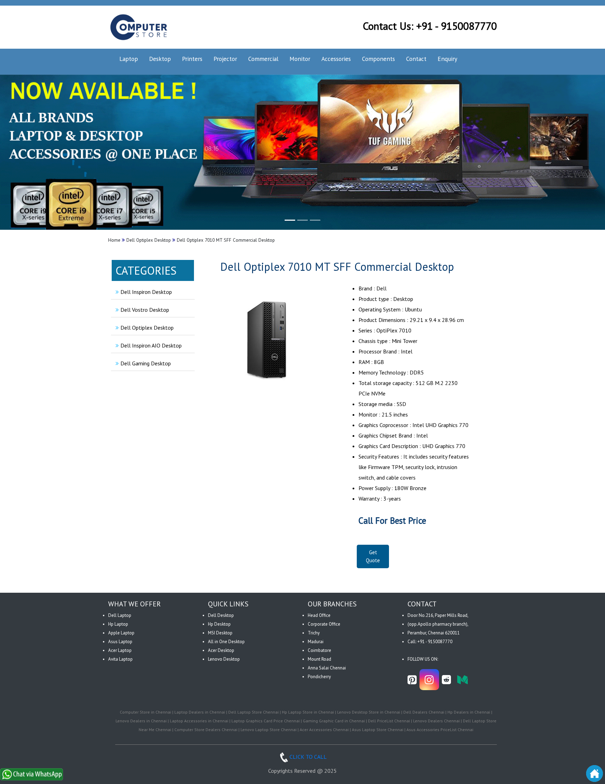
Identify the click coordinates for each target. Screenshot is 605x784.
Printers (192, 59)
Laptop (128, 59)
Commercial (263, 59)
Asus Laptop (120, 642)
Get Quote (373, 556)
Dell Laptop (119, 615)
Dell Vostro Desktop (144, 309)
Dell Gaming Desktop (145, 363)
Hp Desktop (219, 624)
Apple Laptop (121, 633)
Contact (416, 59)
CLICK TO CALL (308, 756)
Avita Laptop (120, 659)
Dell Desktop (221, 615)
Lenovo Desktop (224, 659)
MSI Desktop (220, 633)
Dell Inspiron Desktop (146, 291)
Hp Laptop (118, 624)
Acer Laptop (120, 650)
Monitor (300, 59)
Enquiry (447, 59)
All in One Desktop (226, 642)
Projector (225, 59)
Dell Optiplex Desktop (147, 327)
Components (378, 59)
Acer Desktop (221, 650)
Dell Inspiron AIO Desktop (151, 345)
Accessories (336, 59)
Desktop (160, 59)
